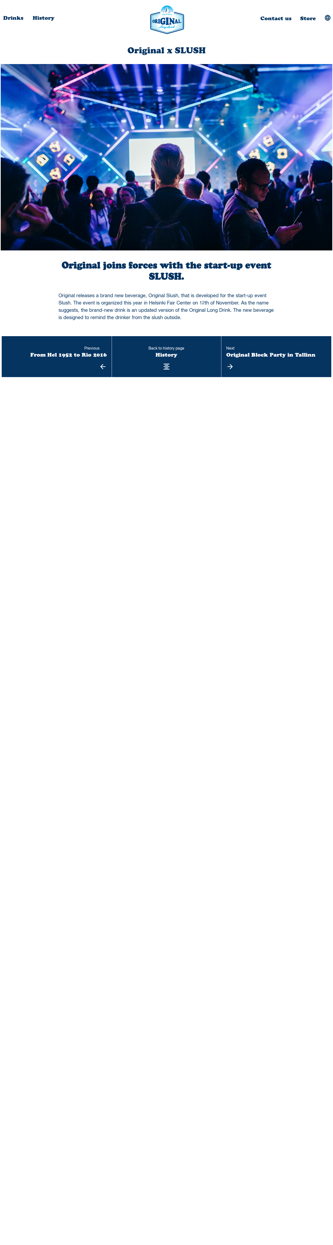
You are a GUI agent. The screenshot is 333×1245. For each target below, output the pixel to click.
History (43, 18)
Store (308, 18)
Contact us (276, 18)
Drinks (14, 18)
